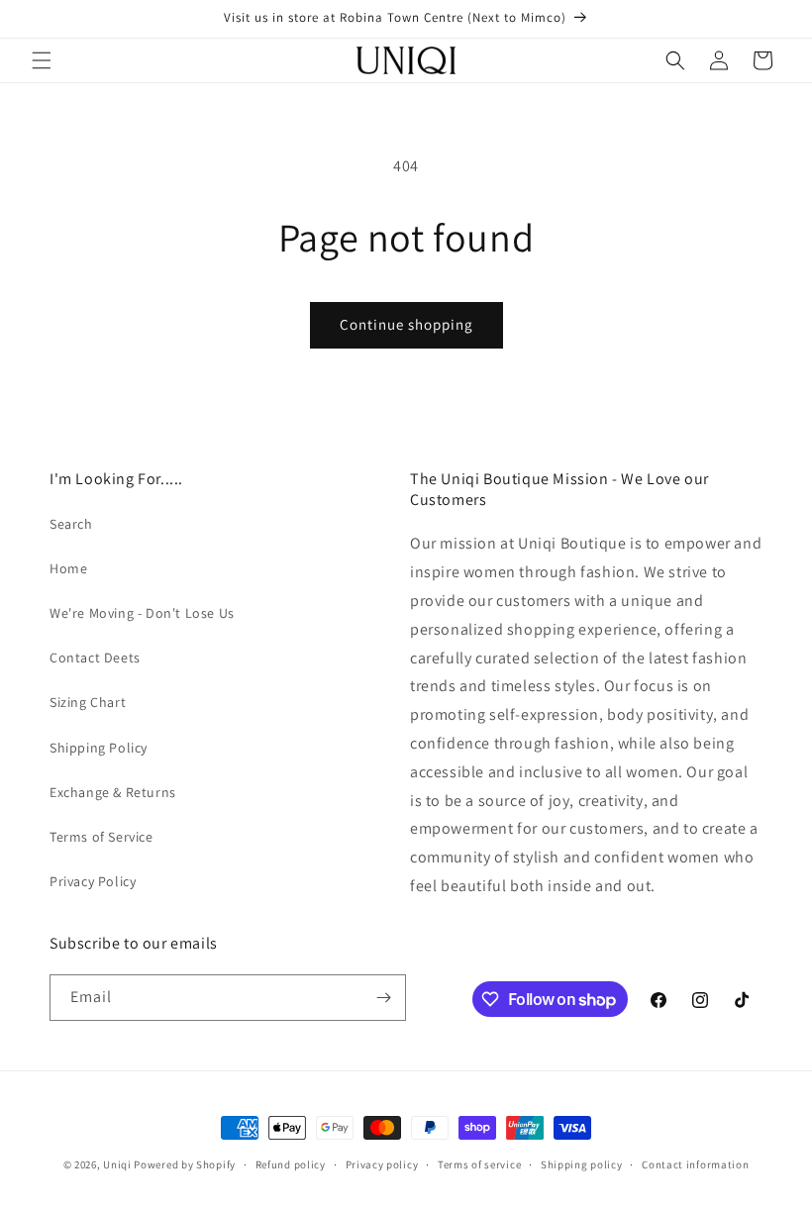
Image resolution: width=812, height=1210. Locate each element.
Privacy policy (382, 1164)
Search (71, 524)
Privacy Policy (93, 881)
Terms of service (479, 1164)
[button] (41, 60)
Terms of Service (101, 837)
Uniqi (117, 1164)
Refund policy (290, 1164)
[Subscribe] (383, 997)
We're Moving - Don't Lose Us (142, 613)
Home (68, 568)
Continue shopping (406, 324)
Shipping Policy (99, 747)
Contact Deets (95, 657)
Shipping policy (582, 1164)
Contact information (695, 1164)
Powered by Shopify (185, 1164)
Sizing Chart (88, 702)
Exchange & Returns (113, 792)
